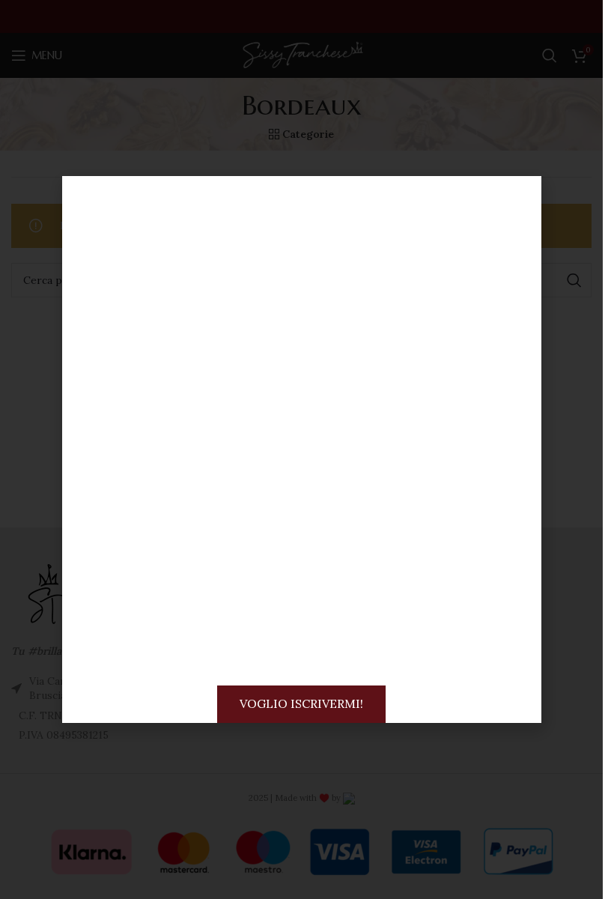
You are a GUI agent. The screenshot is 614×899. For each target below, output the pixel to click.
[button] (517, 200)
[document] (301, 449)
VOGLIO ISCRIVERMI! (301, 703)
